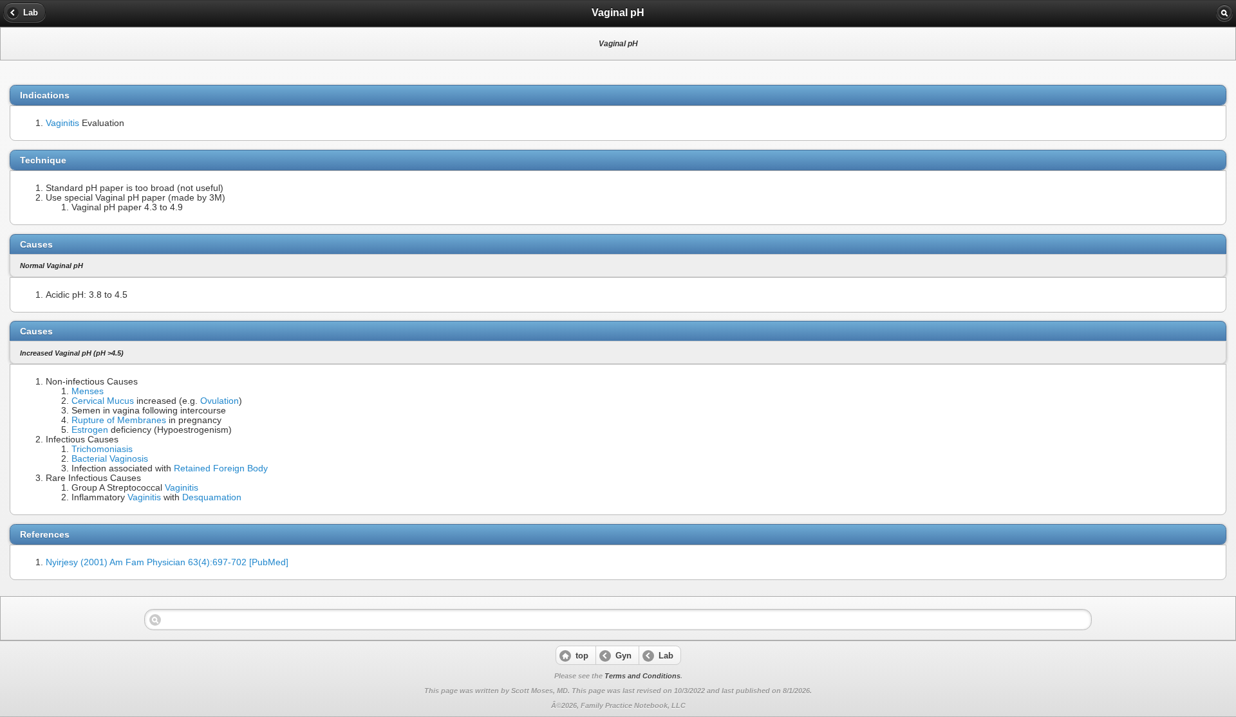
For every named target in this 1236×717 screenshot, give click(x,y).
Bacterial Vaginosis (109, 459)
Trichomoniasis (102, 449)
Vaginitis (62, 123)
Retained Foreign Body (221, 468)
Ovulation (219, 401)
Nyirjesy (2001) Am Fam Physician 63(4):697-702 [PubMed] (167, 562)
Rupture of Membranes (118, 420)
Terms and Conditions (642, 676)
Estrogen (89, 430)
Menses (87, 391)
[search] (1224, 13)
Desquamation (211, 497)
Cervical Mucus (102, 401)
